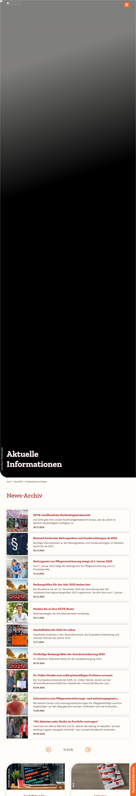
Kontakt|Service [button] (133, 780)
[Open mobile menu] (126, 4)
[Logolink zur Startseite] (13, 5)
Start (9, 481)
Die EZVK (18, 481)
